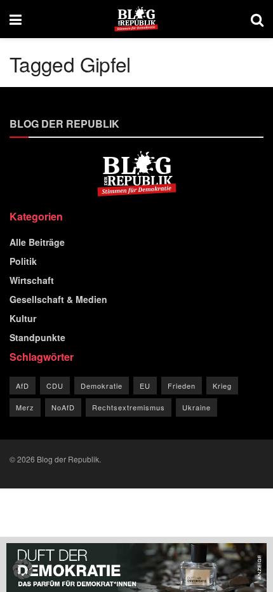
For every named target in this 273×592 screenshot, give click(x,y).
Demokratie (102, 385)
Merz (25, 407)
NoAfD (63, 407)
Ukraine (196, 407)
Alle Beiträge (37, 242)
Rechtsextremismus (128, 407)
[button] (23, 569)
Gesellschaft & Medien (58, 299)
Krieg (222, 385)
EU (145, 385)
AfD (22, 385)
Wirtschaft (32, 280)
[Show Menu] (16, 19)
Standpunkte (37, 337)
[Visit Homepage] (136, 19)
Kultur (23, 318)
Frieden (182, 385)
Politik (23, 261)
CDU (54, 385)
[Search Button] (257, 19)
